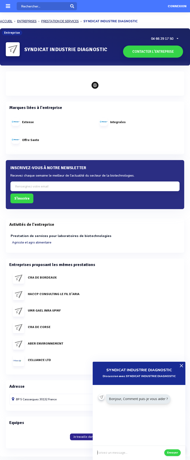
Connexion (177, 6)
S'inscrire (21, 198)
